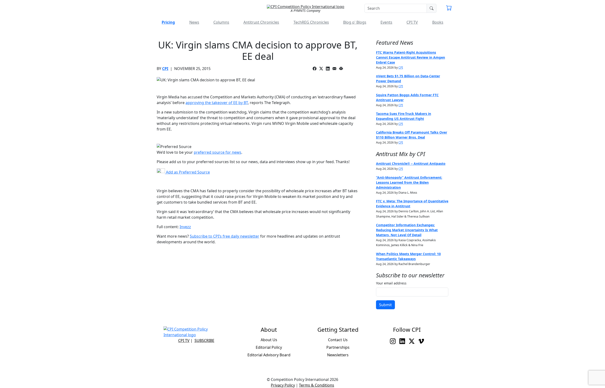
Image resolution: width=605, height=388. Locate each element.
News (194, 22)
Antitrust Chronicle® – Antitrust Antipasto (410, 163)
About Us (269, 339)
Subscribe (204, 340)
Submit (385, 304)
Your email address (391, 283)
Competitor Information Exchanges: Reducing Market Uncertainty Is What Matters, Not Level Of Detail (407, 230)
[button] (449, 8)
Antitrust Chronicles (261, 22)
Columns (221, 22)
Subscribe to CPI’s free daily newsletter (224, 236)
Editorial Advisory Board (268, 354)
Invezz (185, 226)
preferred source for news (217, 152)
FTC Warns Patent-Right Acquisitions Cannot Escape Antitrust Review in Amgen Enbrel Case (410, 57)
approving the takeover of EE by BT (217, 102)
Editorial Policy (269, 347)
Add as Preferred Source (187, 172)
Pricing (168, 22)
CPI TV (412, 22)
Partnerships (338, 347)
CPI (165, 68)
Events (386, 22)
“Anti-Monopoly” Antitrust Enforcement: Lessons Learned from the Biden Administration (409, 182)
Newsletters (338, 354)
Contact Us (338, 339)
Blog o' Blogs (354, 22)
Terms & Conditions (316, 385)
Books (437, 22)
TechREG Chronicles (311, 22)
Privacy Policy (283, 385)
